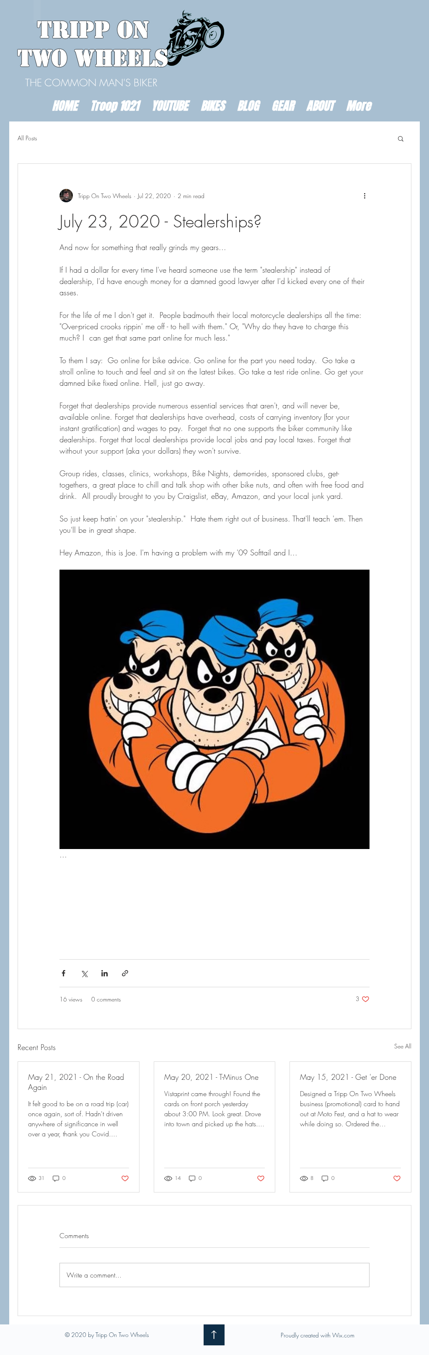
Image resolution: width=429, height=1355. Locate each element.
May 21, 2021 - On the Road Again (76, 1082)
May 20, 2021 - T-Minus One (211, 1077)
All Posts (27, 138)
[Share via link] (125, 973)
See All (402, 1046)
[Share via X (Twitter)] (84, 973)
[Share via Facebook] (63, 973)
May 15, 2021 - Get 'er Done (348, 1077)
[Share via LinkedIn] (105, 973)
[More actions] (364, 196)
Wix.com (343, 1335)
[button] (401, 138)
